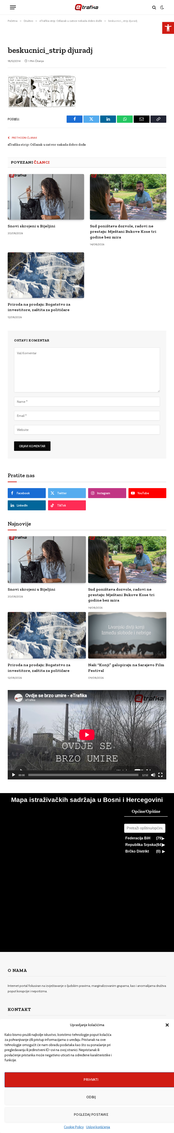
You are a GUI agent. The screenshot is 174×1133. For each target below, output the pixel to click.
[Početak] (13, 775)
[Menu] (13, 7)
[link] (168, 28)
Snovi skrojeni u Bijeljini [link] (31, 226)
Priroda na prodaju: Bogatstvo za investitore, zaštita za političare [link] (39, 307)
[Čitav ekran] (160, 775)
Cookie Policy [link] (74, 1127)
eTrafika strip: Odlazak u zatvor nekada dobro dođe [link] (47, 145)
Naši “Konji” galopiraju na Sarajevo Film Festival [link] (126, 667)
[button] (167, 1025)
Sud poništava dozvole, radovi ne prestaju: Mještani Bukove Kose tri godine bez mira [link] (123, 232)
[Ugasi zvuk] (153, 775)
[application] (87, 734)
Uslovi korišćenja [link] (98, 1127)
